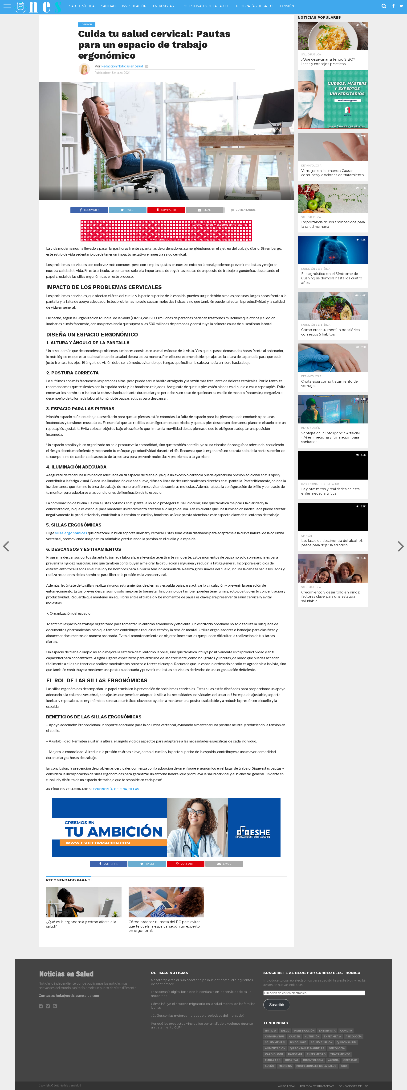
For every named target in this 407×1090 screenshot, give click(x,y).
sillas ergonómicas (71, 532)
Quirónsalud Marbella (307, 1048)
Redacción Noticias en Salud (122, 66)
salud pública (321, 1042)
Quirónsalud (346, 1042)
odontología (313, 1060)
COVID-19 (346, 1030)
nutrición (312, 1036)
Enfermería (332, 1036)
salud (285, 1030)
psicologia (298, 1042)
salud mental (275, 1042)
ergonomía (103, 789)
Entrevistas (163, 6)
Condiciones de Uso (353, 1086)
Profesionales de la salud (204, 6)
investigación (304, 1030)
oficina (120, 789)
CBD (344, 1066)
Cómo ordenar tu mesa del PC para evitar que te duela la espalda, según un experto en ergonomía (164, 926)
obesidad (350, 1060)
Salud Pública (81, 6)
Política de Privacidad (317, 1086)
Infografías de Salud (254, 6)
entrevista (327, 1030)
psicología (354, 1036)
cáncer (294, 1036)
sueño (269, 1066)
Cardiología (274, 1054)
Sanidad (108, 6)
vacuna (333, 1060)
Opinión (287, 6)
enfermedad (316, 1054)
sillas (133, 789)
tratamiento (340, 1054)
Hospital (291, 1060)
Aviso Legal (286, 1086)
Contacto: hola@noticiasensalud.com (69, 996)
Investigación (134, 6)
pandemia (295, 1054)
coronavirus (275, 1036)
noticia (270, 1030)
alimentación (275, 1048)
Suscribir (276, 1005)
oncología (337, 1048)
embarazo (273, 1060)
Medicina (285, 1066)
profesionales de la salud (316, 1066)
